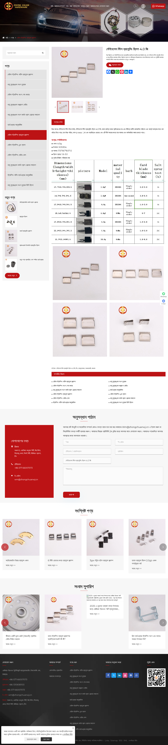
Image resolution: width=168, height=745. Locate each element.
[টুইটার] (113, 675)
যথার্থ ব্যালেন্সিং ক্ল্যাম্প (26, 231)
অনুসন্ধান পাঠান (116, 65)
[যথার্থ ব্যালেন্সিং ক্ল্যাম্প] (11, 231)
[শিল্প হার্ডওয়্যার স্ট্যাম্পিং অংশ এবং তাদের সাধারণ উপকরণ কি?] (147, 613)
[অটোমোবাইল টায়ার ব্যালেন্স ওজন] (21, 537)
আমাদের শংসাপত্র (55, 676)
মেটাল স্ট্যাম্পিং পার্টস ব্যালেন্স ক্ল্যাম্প (20, 74)
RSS (120, 740)
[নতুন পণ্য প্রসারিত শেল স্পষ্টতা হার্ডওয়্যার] (11, 260)
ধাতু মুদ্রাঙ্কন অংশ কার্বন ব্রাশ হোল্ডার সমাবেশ (24, 114)
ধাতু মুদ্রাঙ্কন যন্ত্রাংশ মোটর (17, 104)
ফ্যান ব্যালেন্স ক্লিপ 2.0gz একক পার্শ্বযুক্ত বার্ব (144, 562)
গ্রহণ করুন (46, 739)
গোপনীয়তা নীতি (133, 740)
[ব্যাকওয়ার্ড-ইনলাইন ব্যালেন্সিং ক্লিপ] (11, 245)
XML (125, 740)
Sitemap (114, 740)
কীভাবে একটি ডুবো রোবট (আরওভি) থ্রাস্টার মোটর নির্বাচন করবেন (21, 637)
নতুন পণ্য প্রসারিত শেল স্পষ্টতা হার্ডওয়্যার (31, 260)
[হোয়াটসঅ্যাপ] (136, 675)
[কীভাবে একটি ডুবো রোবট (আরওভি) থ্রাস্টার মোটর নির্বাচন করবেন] (21, 613)
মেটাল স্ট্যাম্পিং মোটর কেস (17, 155)
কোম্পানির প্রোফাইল (55, 670)
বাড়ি (52, 6)
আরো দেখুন (11, 275)
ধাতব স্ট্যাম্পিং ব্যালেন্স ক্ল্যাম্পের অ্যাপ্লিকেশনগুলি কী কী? (59, 637)
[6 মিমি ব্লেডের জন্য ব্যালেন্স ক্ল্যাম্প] (63, 537)
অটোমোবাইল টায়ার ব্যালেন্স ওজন (17, 560)
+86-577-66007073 (24, 468)
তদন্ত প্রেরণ (85, 6)
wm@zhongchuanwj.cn (26, 479)
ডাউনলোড (76, 6)
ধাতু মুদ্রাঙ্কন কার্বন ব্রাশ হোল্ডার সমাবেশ (22, 165)
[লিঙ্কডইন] (119, 675)
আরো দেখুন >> (10, 565)
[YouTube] (125, 675)
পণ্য (67, 6)
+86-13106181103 (16, 685)
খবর (71, 6)
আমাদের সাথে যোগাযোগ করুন (100, 6)
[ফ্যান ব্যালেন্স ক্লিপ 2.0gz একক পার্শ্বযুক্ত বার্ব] (147, 537)
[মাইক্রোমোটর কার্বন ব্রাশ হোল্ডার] (11, 202)
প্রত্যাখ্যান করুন (31, 739)
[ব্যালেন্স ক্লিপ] (11, 217)
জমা (71, 494)
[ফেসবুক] (108, 675)
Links (107, 740)
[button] (5, 547)
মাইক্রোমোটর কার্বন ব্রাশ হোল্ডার (29, 202)
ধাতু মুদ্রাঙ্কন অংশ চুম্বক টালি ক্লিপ (20, 185)
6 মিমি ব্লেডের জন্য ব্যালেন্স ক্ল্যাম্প (60, 560)
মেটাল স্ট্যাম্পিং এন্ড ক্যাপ (16, 145)
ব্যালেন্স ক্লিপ (23, 216)
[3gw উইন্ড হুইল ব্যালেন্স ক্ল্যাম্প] (105, 537)
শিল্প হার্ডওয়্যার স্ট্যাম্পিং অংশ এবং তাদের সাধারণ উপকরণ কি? (146, 637)
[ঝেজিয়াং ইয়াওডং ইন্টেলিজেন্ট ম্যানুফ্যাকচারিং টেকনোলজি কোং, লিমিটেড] (16, 6)
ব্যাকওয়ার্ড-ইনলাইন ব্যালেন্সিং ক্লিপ (29, 245)
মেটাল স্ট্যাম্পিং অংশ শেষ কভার (19, 94)
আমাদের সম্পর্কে (59, 6)
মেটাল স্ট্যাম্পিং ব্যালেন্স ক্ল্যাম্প (26, 38)
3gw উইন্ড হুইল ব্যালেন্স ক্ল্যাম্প (101, 560)
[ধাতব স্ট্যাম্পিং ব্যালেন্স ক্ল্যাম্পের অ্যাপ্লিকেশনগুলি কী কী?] (63, 613)
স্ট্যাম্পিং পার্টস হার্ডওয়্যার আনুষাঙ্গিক (20, 175)
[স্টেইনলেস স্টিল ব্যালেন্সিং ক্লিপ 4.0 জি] (63, 107)
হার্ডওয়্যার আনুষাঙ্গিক (15, 124)
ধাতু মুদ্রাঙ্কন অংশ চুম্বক (17, 84)
